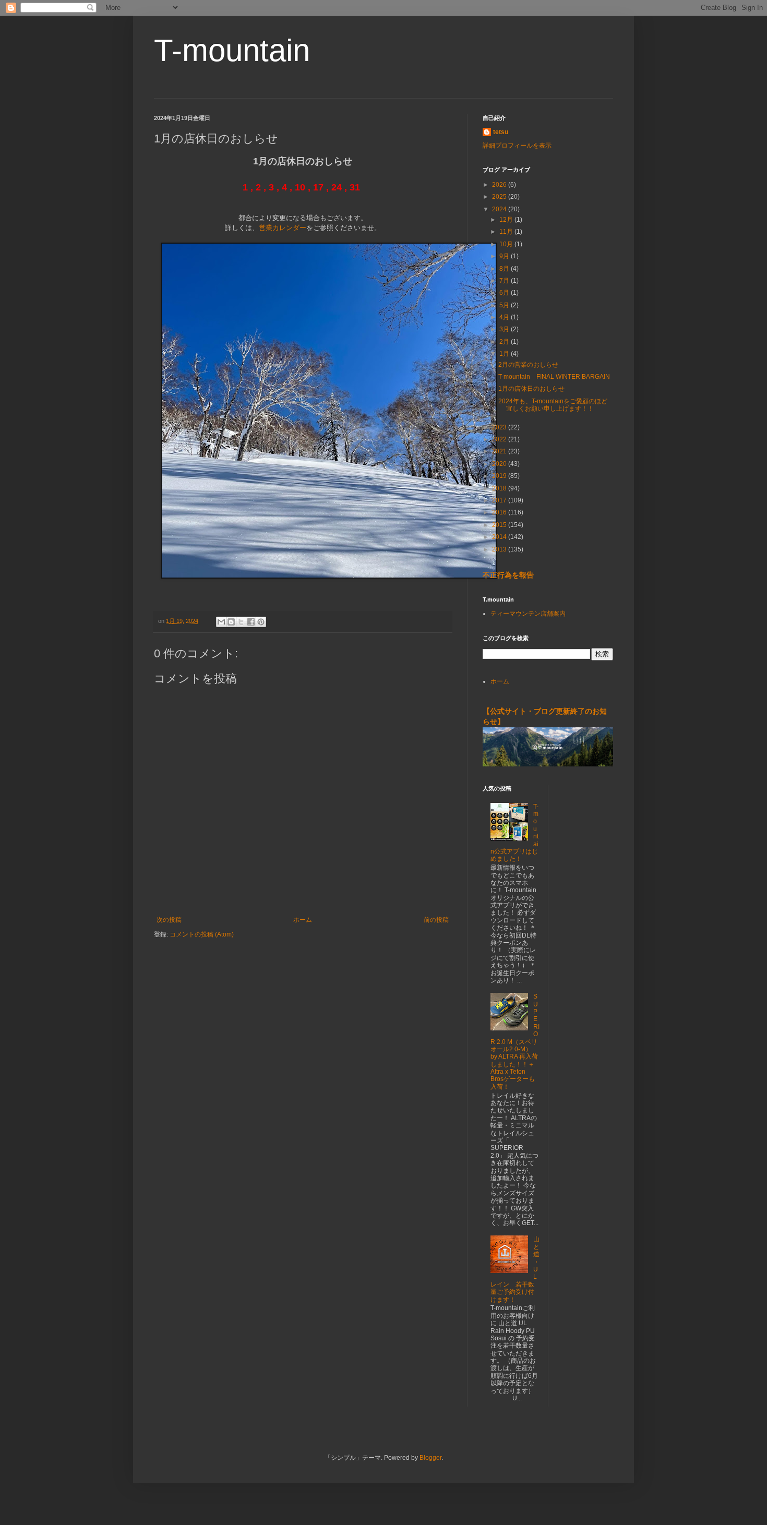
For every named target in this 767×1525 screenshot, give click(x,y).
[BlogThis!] (231, 622)
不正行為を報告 (508, 575)
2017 (500, 500)
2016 (500, 512)
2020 (500, 463)
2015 (500, 525)
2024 (500, 209)
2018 (500, 488)
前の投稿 (436, 919)
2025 (500, 196)
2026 (500, 184)
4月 (505, 317)
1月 (505, 353)
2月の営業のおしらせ (528, 364)
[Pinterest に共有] (261, 622)
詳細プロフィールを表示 (517, 145)
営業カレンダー (282, 228)
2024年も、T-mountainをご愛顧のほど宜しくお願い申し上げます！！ (552, 405)
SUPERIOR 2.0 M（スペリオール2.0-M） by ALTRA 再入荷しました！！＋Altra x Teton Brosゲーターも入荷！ (515, 1041)
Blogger (430, 1457)
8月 (505, 268)
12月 (506, 219)
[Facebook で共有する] (251, 622)
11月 (506, 231)
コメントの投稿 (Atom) (202, 934)
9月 (505, 256)
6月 (505, 292)
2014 (500, 537)
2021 (500, 451)
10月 (506, 244)
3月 (505, 329)
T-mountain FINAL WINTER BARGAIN (554, 376)
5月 (505, 305)
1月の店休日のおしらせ (531, 388)
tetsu (500, 132)
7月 (505, 280)
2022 (500, 439)
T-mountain (232, 50)
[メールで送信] (221, 622)
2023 (500, 427)
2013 (500, 549)
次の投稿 (169, 919)
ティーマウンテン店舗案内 (528, 613)
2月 (505, 341)
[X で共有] (241, 622)
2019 (500, 475)
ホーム (302, 919)
